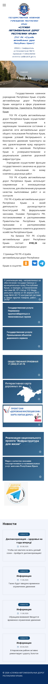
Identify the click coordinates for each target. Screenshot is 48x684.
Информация (24, 575)
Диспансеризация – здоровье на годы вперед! (24, 541)
